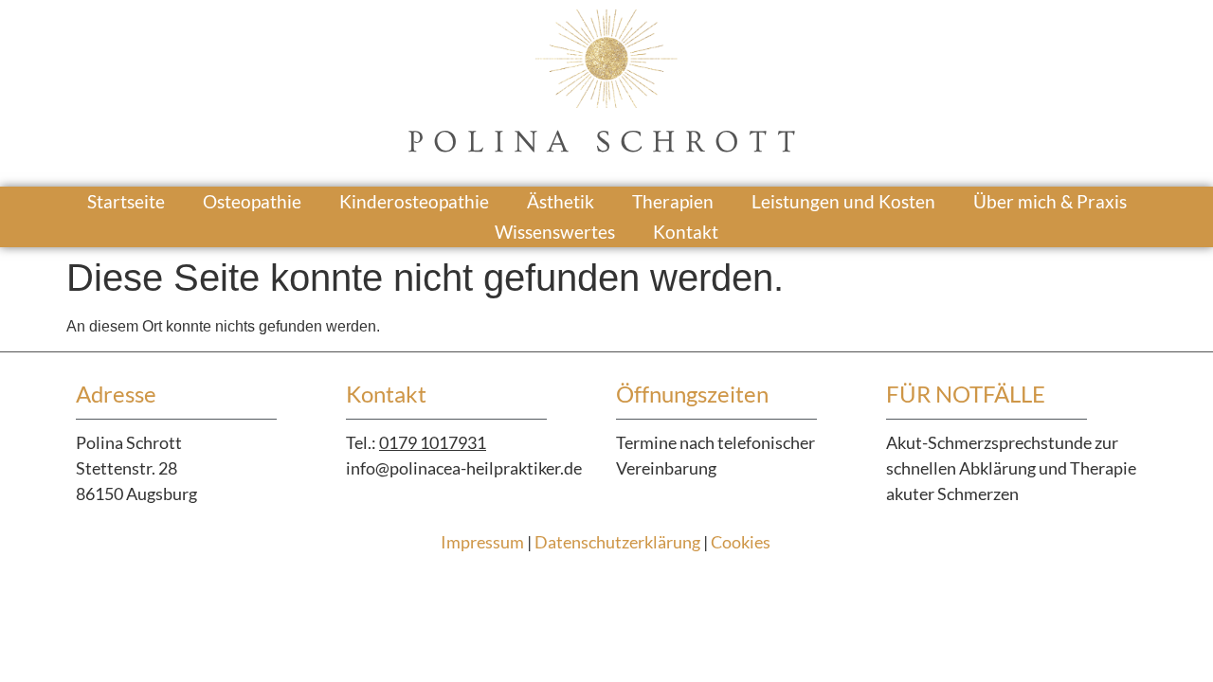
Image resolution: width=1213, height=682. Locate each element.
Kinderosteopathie (414, 201)
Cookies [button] (740, 541)
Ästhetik (560, 201)
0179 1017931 (432, 442)
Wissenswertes (555, 231)
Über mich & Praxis (1050, 201)
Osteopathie (252, 201)
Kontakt (685, 231)
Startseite (126, 201)
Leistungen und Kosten (843, 201)
